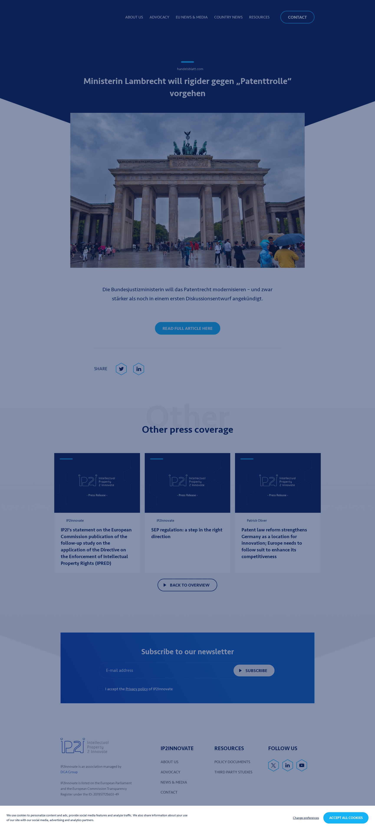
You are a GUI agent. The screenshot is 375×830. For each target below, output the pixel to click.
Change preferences (306, 818)
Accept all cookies (346, 818)
